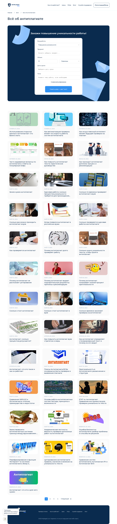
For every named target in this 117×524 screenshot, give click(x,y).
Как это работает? (54, 5)
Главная (10, 12)
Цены (64, 5)
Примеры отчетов (42, 511)
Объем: (39, 57)
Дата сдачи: (41, 65)
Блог (74, 5)
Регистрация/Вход (101, 5)
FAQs (69, 5)
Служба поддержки (85, 5)
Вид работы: (41, 41)
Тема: (39, 73)
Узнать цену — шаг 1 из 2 (58, 89)
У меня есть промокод (58, 82)
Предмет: (40, 49)
